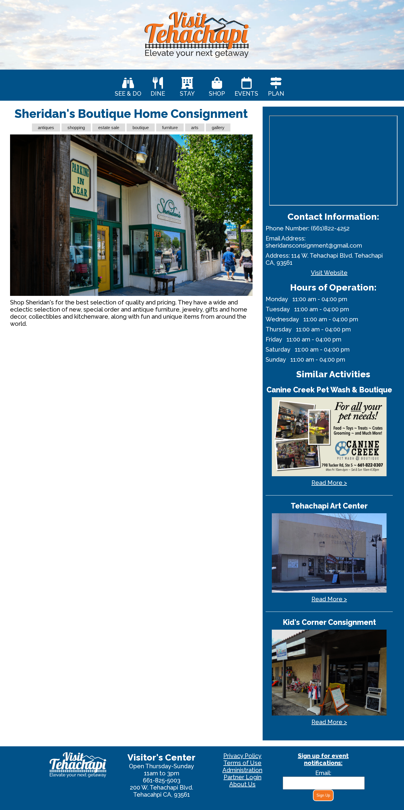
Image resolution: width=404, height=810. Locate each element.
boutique (140, 127)
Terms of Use (242, 762)
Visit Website (329, 272)
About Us (242, 784)
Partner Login (242, 777)
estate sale (108, 127)
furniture (170, 127)
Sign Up (323, 795)
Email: (323, 773)
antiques (46, 127)
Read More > (329, 482)
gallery (218, 127)
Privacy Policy (242, 755)
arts (194, 127)
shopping (76, 127)
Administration (242, 770)
